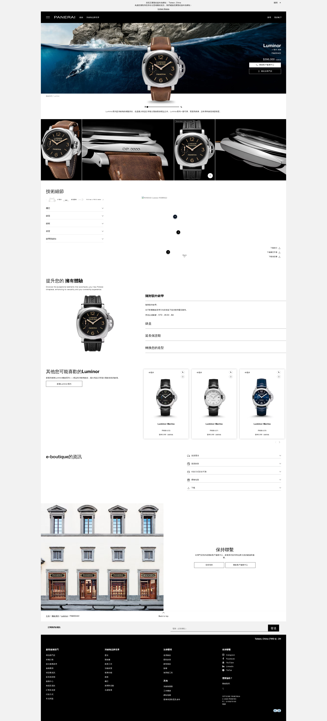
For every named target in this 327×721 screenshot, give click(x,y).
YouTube (230, 662)
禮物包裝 (195, 480)
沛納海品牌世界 (92, 17)
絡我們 (227, 683)
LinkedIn (230, 666)
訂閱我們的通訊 (54, 627)
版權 (165, 668)
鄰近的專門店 (266, 71)
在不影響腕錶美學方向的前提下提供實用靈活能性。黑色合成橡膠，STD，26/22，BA (166, 310)
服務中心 (49, 681)
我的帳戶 (278, 17)
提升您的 (64, 280)
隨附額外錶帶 (154, 296)
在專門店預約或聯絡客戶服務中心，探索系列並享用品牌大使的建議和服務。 (224, 556)
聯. (226, 683)
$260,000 (162, 434)
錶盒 (148, 323)
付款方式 (49, 694)
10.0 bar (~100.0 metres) (94, 199)
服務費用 (49, 668)
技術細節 (55, 191)
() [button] (268, 638)
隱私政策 (167, 659)
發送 (273, 628)
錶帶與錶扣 (51, 238)
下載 (193, 488)
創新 (106, 677)
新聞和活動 (109, 685)
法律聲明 (168, 649)
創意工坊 (108, 664)
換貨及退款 (50, 685)
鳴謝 (224, 704)
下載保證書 (273, 257)
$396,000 (269, 59)
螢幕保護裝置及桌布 (172, 699)
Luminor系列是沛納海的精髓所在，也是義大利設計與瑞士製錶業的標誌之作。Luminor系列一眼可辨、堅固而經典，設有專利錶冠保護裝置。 (163, 111)
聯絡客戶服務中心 (266, 65)
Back (184, 255)
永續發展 (108, 690)
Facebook (230, 658)
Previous (44, 146)
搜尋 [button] (269, 17)
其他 (166, 680)
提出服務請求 (51, 664)
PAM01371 (214, 430)
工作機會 (167, 690)
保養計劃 (49, 659)
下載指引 (273, 248)
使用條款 (167, 655)
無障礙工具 (168, 672)
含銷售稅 (278, 60)
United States (163, 9)
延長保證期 (153, 336)
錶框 (48, 223)
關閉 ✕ (277, 2)
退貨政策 (195, 464)
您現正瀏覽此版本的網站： (163, 2)
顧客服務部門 (52, 649)
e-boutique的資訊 (64, 456)
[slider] (147, 107)
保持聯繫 (225, 549)
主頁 (48, 616)
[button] (145, 107)
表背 (48, 231)
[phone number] (251, 688)
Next (282, 146)
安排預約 (209, 565)
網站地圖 (167, 695)
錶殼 (48, 215)
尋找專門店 (50, 655)
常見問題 (49, 698)
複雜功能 (108, 672)
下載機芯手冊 (272, 252)
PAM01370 (262, 430)
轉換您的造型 (154, 348)
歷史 (106, 655)
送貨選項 (195, 456)
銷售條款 (167, 664)
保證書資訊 (50, 672)
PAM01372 (166, 430)
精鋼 (279, 50)
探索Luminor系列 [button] (64, 384)
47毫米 (274, 50)
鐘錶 (81, 17)
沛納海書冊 (168, 686)
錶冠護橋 (74, 199)
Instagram (230, 655)
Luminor (272, 45)
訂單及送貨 (50, 690)
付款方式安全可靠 (199, 472)
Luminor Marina (166, 423)
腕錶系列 (49, 96)
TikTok (229, 670)
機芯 (48, 208)
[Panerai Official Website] (64, 17)
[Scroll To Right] (103, 199)
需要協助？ (227, 678)
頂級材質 (108, 668)
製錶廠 (107, 659)
